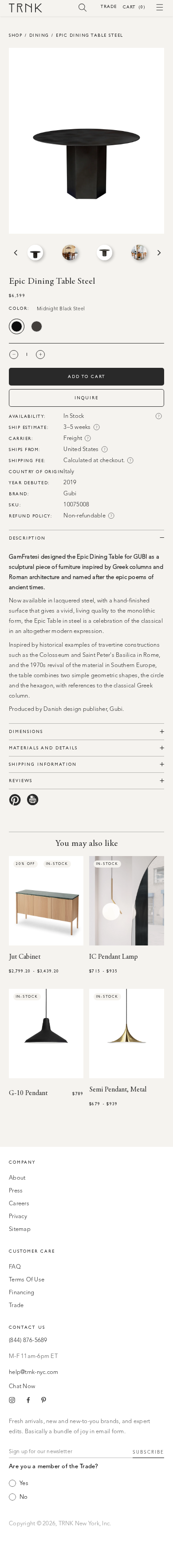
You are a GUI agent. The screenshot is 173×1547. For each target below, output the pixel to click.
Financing (21, 1293)
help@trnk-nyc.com (33, 1372)
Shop (15, 35)
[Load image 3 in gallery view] (104, 252)
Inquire (86, 397)
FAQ (15, 1267)
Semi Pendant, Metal (117, 1089)
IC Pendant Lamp (113, 957)
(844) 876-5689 (28, 1340)
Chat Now (22, 1386)
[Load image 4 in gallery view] (139, 252)
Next (158, 252)
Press (16, 1191)
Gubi (69, 494)
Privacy (18, 1216)
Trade (109, 6)
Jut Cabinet (24, 957)
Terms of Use (26, 1280)
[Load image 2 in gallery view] (70, 252)
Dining (39, 35)
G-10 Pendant (28, 1093)
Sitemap (20, 1229)
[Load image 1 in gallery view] (35, 252)
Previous (14, 252)
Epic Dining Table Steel (89, 35)
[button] (82, 7)
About (17, 1178)
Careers (19, 1204)
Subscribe (148, 1452)
